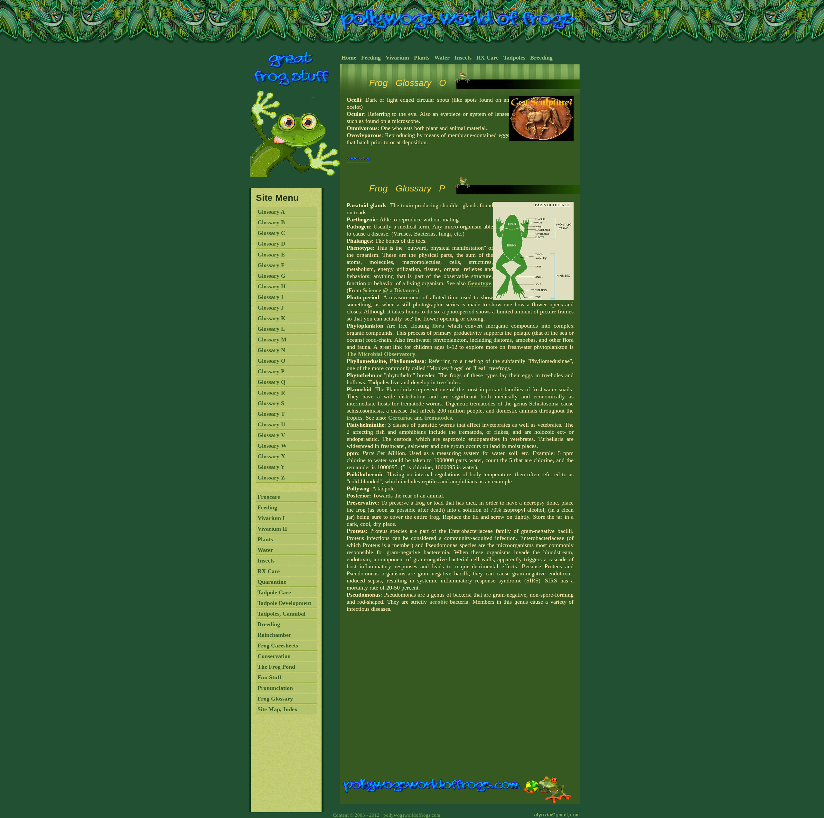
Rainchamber (274, 635)
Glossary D (271, 243)
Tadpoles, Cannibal (281, 613)
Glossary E (271, 254)
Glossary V (271, 435)
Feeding (267, 507)
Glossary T (271, 414)
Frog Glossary (275, 698)
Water (265, 550)
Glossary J (271, 307)
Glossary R (271, 392)
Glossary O (272, 361)
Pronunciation (275, 688)
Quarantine (272, 582)
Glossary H (272, 286)
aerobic (438, 602)
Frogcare (269, 497)
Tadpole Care (274, 592)
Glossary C (271, 233)
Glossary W (272, 445)
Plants (265, 539)
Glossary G (272, 276)
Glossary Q (272, 382)
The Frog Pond (276, 667)
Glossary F (271, 265)
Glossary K (272, 318)
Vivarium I (271, 518)
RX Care (269, 571)
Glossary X (271, 456)
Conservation (274, 656)
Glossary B (271, 222)
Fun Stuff (269, 677)
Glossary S (271, 403)
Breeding (269, 624)
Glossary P (271, 371)
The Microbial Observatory (381, 354)
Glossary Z (271, 477)
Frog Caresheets (278, 645)
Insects (266, 560)
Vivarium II (272, 528)
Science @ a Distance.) (391, 290)
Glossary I (270, 297)
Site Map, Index (277, 709)
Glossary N (271, 350)
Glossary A (271, 212)
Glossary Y (271, 467)
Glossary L (271, 329)
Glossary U (271, 424)
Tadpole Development (284, 603)
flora (438, 325)
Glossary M (272, 339)
